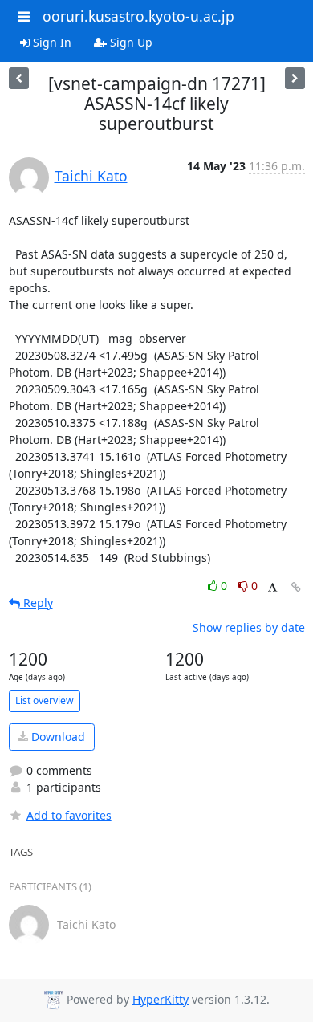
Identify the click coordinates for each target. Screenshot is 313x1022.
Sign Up (129, 42)
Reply (36, 602)
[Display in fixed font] (272, 588)
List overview (44, 700)
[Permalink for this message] (296, 587)
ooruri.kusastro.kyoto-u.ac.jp (138, 16)
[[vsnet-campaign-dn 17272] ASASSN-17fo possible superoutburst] (19, 78)
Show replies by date (249, 627)
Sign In (50, 42)
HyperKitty (160, 999)
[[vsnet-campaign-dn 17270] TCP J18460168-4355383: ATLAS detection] (295, 78)
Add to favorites (69, 815)
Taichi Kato (91, 175)
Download (56, 736)
